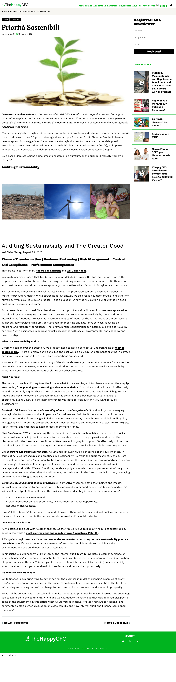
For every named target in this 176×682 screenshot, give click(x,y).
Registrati (154, 51)
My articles (91, 5)
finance (12, 11)
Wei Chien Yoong (11, 252)
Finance (102, 5)
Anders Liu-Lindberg (48, 270)
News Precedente (16, 622)
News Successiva (116, 622)
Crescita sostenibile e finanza (20, 114)
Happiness (112, 5)
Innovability (125, 5)
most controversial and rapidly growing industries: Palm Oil (62, 532)
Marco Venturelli (8, 34)
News (81, 5)
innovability (24, 11)
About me (136, 5)
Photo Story (149, 5)
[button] (122, 641)
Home (4, 11)
